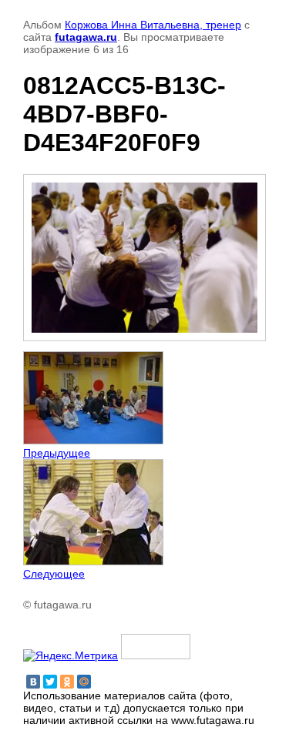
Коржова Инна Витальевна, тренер (153, 24)
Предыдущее (56, 453)
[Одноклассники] (67, 682)
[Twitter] (50, 682)
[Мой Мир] (84, 682)
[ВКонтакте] (33, 682)
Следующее (54, 574)
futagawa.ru (86, 37)
